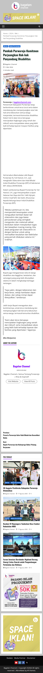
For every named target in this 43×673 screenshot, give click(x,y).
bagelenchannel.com (22, 102)
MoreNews (20, 670)
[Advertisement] (21, 152)
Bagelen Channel (11, 64)
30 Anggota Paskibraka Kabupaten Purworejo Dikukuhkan (20, 489)
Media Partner (19, 658)
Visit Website (13, 381)
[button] (3, 26)
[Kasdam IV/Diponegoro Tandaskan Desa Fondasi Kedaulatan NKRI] (21, 509)
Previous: (21, 435)
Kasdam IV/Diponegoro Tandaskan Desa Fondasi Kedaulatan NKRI (21, 525)
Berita (6, 46)
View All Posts (29, 381)
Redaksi (10, 658)
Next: (19, 444)
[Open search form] (39, 26)
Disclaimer (31, 658)
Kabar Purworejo (14, 46)
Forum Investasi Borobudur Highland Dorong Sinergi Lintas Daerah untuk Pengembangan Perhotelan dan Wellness (20, 562)
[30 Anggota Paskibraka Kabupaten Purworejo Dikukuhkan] (21, 473)
